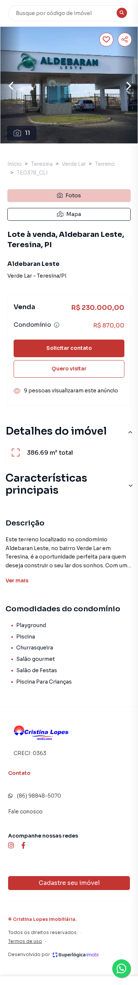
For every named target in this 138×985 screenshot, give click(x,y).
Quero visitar (69, 368)
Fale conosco (25, 811)
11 (27, 133)
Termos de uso (25, 941)
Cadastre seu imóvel (69, 883)
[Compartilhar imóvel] (125, 40)
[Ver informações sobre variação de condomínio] (56, 324)
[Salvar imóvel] (106, 40)
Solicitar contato (69, 348)
